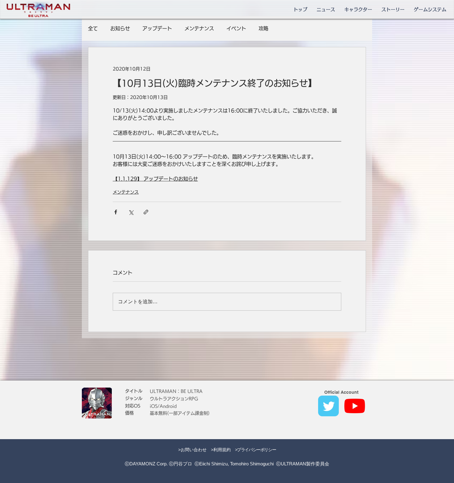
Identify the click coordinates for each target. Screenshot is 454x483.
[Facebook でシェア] (116, 212)
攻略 (263, 28)
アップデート (157, 28)
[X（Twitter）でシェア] (131, 212)
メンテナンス (199, 28)
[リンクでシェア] (146, 212)
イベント (236, 28)
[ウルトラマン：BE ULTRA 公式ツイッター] (328, 406)
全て (93, 28)
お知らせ (120, 28)
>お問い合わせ (192, 449)
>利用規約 (221, 449)
